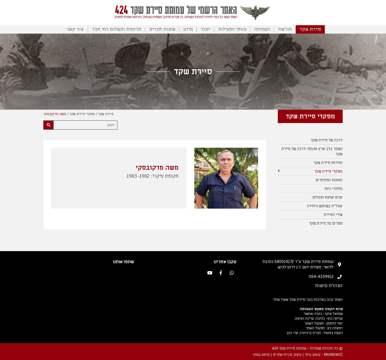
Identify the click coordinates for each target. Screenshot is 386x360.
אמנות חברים (162, 29)
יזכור (205, 29)
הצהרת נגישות (329, 286)
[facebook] (220, 273)
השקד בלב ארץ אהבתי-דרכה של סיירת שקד (311, 151)
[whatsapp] (231, 273)
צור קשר (74, 29)
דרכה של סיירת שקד (326, 140)
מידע (188, 29)
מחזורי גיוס (333, 188)
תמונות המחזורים (329, 180)
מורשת (285, 29)
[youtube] (209, 273)
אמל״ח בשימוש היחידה (324, 206)
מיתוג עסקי (261, 354)
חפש (110, 125)
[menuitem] (310, 140)
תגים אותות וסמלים (327, 197)
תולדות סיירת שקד (328, 162)
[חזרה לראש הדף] (377, 353)
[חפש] (49, 125)
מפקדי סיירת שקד (82, 114)
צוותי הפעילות (232, 29)
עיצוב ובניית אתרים (287, 354)
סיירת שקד (310, 29)
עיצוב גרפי (312, 354)
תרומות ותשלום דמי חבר (116, 29)
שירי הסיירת (333, 214)
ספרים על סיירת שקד (325, 223)
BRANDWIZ (333, 354)
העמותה (262, 29)
